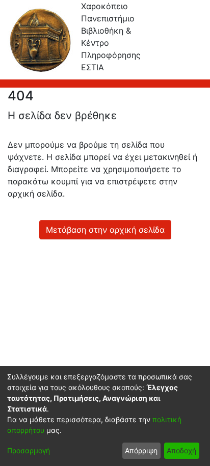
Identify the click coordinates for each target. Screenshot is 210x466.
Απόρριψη (141, 450)
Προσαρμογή (28, 450)
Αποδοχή (181, 450)
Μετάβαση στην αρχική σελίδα (105, 230)
